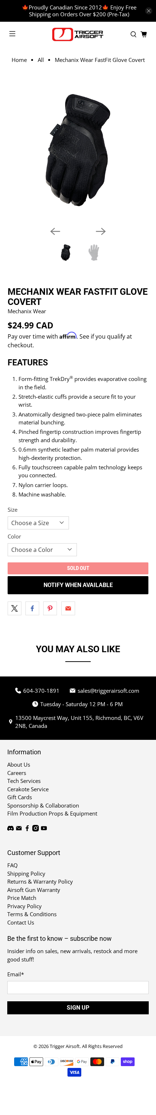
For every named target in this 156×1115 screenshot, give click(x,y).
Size (12, 509)
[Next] (100, 231)
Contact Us (20, 922)
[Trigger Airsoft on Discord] (10, 829)
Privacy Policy (24, 906)
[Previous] (55, 231)
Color (14, 536)
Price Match (21, 897)
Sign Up (78, 1007)
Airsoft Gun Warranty (33, 889)
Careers (16, 772)
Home (19, 60)
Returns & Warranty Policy (40, 881)
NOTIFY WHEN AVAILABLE (78, 585)
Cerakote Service (28, 789)
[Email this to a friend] (68, 608)
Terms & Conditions (32, 914)
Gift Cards (19, 797)
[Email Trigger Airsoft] (19, 829)
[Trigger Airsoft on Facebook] (27, 829)
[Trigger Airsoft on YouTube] (44, 829)
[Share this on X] (14, 608)
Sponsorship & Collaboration (43, 805)
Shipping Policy (26, 873)
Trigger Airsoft (65, 1046)
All (41, 60)
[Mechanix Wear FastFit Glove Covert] (78, 150)
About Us (18, 764)
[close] (148, 10)
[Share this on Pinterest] (50, 608)
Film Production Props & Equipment (52, 813)
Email (15, 974)
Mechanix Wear (27, 311)
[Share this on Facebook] (32, 608)
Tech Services (24, 780)
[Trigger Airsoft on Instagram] (35, 829)
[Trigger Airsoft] (78, 34)
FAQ (12, 865)
